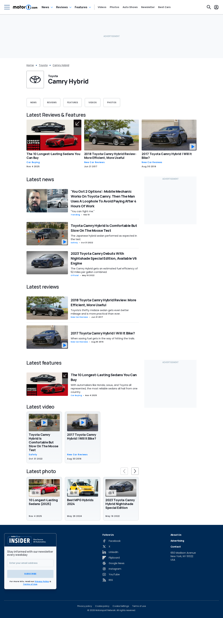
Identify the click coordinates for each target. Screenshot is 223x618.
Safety (74, 242)
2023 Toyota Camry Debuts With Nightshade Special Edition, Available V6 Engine (104, 258)
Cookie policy (102, 606)
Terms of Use (30, 584)
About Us (176, 534)
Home (30, 65)
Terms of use (139, 606)
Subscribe (30, 573)
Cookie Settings (121, 606)
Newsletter (148, 7)
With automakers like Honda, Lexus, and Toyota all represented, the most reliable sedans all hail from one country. (104, 388)
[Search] (209, 7)
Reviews (62, 7)
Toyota (43, 65)
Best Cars (164, 7)
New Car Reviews (94, 162)
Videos (102, 7)
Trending (75, 214)
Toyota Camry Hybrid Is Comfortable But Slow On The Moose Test (104, 228)
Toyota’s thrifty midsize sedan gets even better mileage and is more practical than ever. (100, 311)
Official (75, 275)
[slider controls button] (124, 471)
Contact (176, 546)
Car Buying (33, 162)
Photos (114, 7)
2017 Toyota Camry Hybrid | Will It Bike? (167, 156)
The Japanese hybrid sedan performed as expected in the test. (104, 237)
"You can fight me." (82, 211)
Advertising (177, 540)
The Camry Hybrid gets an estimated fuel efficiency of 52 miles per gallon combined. (104, 270)
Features (81, 7)
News (45, 7)
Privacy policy (84, 606)
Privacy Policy (42, 581)
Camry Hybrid (61, 65)
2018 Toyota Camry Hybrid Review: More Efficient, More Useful (110, 156)
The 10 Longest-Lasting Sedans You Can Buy (53, 156)
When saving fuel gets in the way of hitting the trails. (103, 338)
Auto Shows (130, 7)
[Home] (25, 7)
